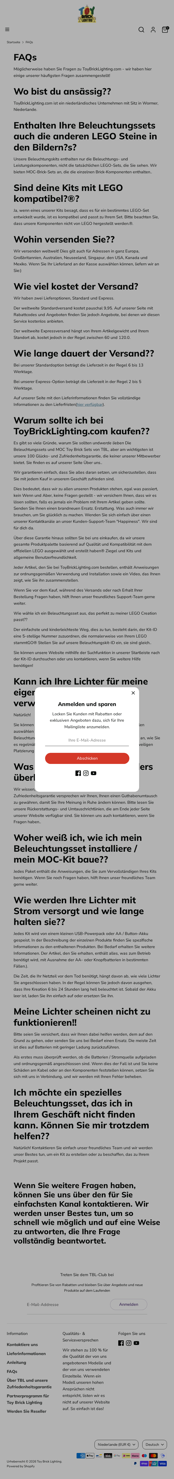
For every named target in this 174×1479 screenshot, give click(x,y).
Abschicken (87, 758)
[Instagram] (86, 773)
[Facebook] (78, 773)
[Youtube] (93, 773)
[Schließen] (133, 693)
